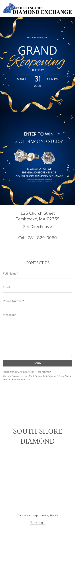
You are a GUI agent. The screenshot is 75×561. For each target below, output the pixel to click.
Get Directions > (37, 226)
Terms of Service (16, 379)
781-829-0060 (42, 238)
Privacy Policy (64, 376)
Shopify (54, 515)
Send (37, 363)
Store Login (37, 522)
